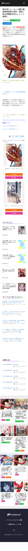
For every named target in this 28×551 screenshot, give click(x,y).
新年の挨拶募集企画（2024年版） (11, 376)
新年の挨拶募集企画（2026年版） (11, 364)
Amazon (15, 174)
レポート (22, 450)
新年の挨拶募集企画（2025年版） (11, 370)
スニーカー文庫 (15, 136)
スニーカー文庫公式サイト (10, 129)
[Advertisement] (14, 351)
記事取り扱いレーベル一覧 (14, 524)
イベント (7, 419)
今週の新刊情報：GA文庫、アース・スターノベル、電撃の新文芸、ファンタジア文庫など (9, 257)
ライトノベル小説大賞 (15, 20)
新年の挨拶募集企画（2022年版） (11, 388)
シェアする (7, 23)
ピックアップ (8, 477)
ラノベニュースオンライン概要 (14, 520)
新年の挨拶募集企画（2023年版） (11, 382)
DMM (14, 177)
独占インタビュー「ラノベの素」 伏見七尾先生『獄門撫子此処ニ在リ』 (9, 271)
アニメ (3, 419)
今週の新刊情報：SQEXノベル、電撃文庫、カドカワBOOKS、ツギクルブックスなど (9, 242)
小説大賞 (22, 136)
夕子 (8, 116)
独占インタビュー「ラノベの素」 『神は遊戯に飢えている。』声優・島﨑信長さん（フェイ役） (9, 228)
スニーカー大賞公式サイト (10, 126)
